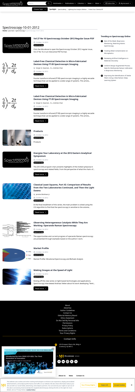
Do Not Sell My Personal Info (67, 320)
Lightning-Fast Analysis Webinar (77, 9)
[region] (67, 385)
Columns (81, 3)
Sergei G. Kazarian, (42, 68)
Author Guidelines (67, 310)
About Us (62, 376)
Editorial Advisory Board (67, 315)
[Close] (131, 385)
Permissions (67, 323)
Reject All (104, 385)
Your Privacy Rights (67, 333)
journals (11, 31)
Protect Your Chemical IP (95, 9)
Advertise (67, 308)
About (67, 305)
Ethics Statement (67, 318)
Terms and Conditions (67, 330)
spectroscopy (20, 31)
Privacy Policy (67, 325)
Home (5, 31)
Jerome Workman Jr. (43, 194)
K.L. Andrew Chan (56, 68)
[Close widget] (52, 349)
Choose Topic (38, 9)
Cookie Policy (30, 390)
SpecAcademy (62, 9)
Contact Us (67, 313)
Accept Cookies (119, 385)
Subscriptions (67, 328)
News (71, 376)
